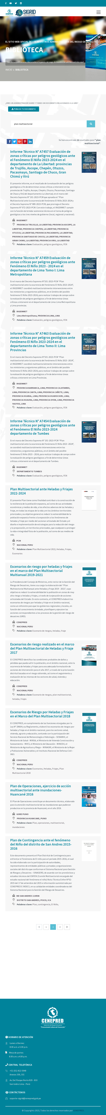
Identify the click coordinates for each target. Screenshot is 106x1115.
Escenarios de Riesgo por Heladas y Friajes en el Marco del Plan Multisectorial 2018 (42, 714)
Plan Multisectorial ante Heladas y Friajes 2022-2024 (41, 491)
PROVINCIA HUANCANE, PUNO (32, 818)
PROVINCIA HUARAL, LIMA (25, 396)
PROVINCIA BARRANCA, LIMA (31, 387)
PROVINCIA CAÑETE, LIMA (55, 392)
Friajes (68, 549)
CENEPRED (21, 622)
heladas (56, 630)
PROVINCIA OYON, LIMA (50, 399)
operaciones (43, 822)
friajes (23, 699)
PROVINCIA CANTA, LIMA (30, 392)
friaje (63, 630)
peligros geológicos (53, 244)
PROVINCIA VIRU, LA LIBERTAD (55, 240)
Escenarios (17, 553)
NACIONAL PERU (25, 545)
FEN (65, 244)
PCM (18, 540)
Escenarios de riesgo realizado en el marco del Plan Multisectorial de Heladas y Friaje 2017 (42, 648)
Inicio (8, 69)
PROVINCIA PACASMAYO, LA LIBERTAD (53, 232)
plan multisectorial (62, 694)
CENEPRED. (78, 1110)
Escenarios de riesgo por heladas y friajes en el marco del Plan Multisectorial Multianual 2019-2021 (41, 570)
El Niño (54, 904)
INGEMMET (21, 220)
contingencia (44, 904)
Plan (34, 822)
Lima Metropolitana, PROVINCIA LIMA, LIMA (38, 315)
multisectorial (57, 822)
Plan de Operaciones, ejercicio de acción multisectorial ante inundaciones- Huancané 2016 (40, 790)
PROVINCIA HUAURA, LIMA (25, 399)
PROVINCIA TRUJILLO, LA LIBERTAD (34, 224)
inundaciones (18, 827)
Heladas (60, 549)
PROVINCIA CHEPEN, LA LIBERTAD (39, 228)
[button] (98, 12)
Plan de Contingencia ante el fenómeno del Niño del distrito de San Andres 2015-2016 (40, 844)
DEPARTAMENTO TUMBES (29, 471)
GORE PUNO (22, 814)
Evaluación (37, 244)
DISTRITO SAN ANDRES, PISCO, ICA (34, 900)
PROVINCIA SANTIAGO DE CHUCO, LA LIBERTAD (35, 236)
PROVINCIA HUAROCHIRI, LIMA (54, 396)
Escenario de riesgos (42, 630)
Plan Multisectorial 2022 (43, 549)
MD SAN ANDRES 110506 (27, 895)
